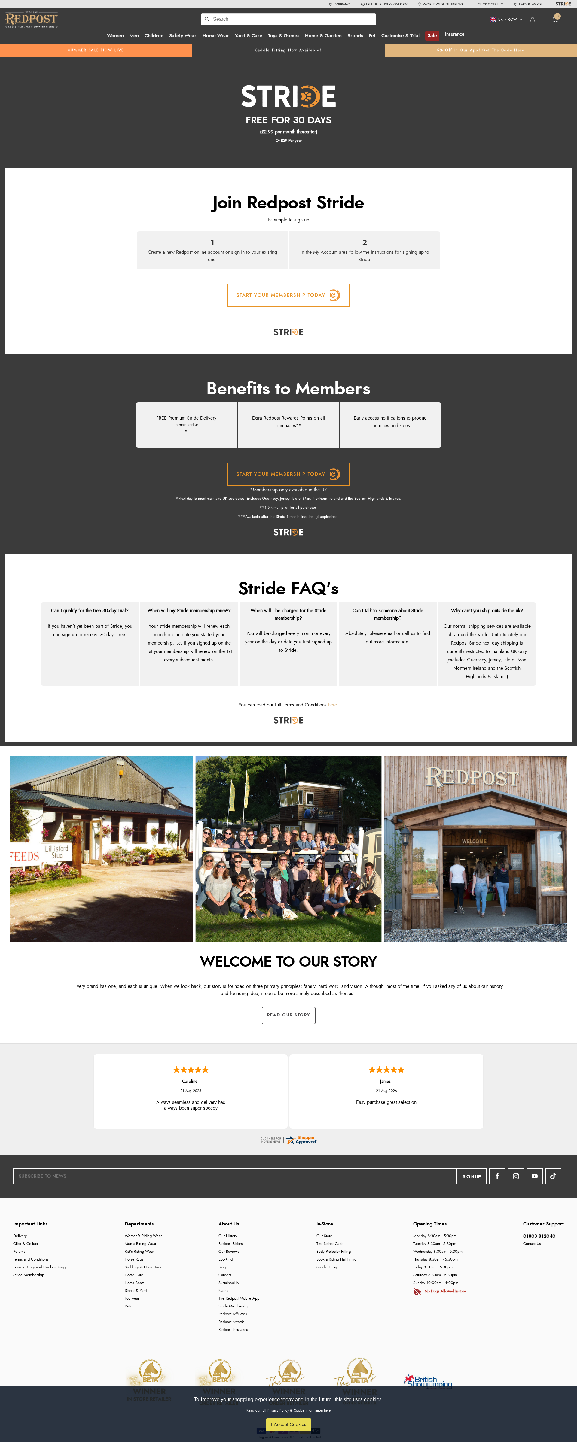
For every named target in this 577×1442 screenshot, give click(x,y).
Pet (372, 35)
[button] (504, 20)
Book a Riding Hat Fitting (336, 1259)
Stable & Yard (136, 1291)
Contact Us (532, 1244)
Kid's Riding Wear (139, 1252)
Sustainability (228, 1283)
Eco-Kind (225, 1259)
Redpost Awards (231, 1322)
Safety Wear (183, 35)
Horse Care (134, 1275)
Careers (224, 1275)
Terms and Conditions (30, 1259)
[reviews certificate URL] (288, 1138)
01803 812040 (539, 1236)
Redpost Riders (230, 1244)
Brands (355, 35)
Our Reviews (228, 1252)
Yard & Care (248, 35)
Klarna (223, 1291)
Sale (432, 35)
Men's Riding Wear (140, 1244)
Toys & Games (283, 35)
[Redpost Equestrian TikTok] (553, 1176)
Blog (222, 1267)
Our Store (324, 1236)
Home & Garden (323, 35)
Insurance (454, 34)
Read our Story (288, 1015)
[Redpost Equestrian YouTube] (535, 1176)
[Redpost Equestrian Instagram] (516, 1176)
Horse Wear (216, 35)
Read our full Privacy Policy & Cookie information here (288, 1410)
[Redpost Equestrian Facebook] (497, 1176)
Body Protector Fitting (333, 1252)
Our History (227, 1236)
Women (115, 35)
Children (154, 35)
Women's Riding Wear (143, 1236)
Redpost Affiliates (232, 1314)
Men (134, 35)
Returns (19, 1252)
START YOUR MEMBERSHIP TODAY (281, 295)
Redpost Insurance (233, 1330)
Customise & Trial (400, 35)
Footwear (132, 1299)
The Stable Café (329, 1244)
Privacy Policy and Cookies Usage (40, 1267)
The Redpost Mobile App (238, 1299)
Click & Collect (25, 1244)
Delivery (20, 1236)
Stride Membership (28, 1275)
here (332, 705)
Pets (128, 1306)
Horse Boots (134, 1283)
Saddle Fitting (327, 1267)
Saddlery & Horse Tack (143, 1267)
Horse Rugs (134, 1259)
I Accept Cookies (288, 1424)
